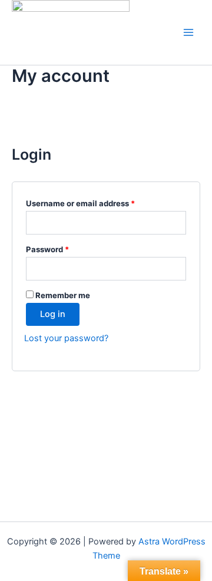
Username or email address (97, 203)
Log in (52, 314)
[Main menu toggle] (188, 32)
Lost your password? (66, 338)
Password (64, 249)
